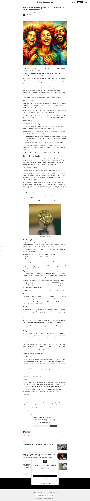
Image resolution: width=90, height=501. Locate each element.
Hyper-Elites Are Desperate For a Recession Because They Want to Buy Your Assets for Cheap (39, 455)
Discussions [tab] (32, 440)
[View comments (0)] (35, 450)
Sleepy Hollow (55, 361)
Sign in (86, 2)
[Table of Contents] (1, 250)
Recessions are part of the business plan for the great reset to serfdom (37, 457)
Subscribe (80, 2)
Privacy (44, 492)
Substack (39, 498)
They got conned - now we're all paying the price (33, 447)
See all (25, 474)
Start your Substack (42, 495)
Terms (48, 492)
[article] (45, 447)
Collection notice (53, 492)
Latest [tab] (27, 440)
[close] (57, 460)
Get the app (51, 495)
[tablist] (29, 441)
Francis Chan (55, 282)
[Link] (21, 124)
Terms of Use (51, 478)
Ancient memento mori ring (45, 236)
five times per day (35, 263)
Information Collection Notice (44, 480)
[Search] (72, 2)
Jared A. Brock (28, 14)
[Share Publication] (75, 2)
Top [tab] (24, 440)
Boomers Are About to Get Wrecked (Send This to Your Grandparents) (38, 445)
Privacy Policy (54, 480)
